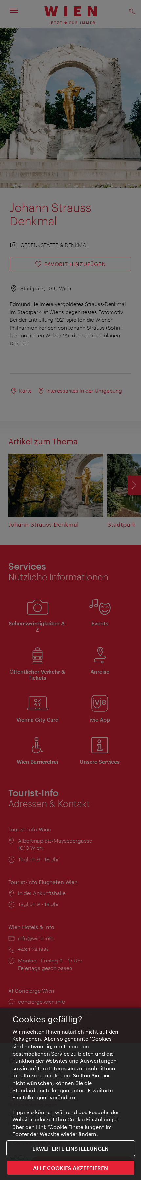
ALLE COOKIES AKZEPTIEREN (70, 1168)
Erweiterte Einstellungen (70, 1148)
